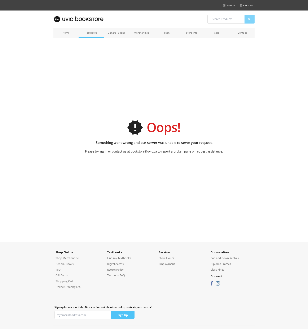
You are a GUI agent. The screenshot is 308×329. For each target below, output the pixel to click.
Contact (242, 32)
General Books (116, 32)
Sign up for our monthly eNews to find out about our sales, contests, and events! (102, 307)
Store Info (191, 32)
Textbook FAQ (116, 275)
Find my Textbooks (119, 258)
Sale (216, 32)
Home (66, 32)
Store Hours (166, 258)
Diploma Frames (221, 264)
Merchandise (141, 32)
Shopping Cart (64, 281)
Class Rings (217, 269)
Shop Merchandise (67, 258)
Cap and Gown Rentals (225, 258)
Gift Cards (62, 275)
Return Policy (115, 269)
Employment (167, 264)
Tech (167, 32)
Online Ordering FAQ (68, 287)
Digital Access (115, 264)
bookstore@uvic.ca (144, 151)
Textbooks (91, 32)
